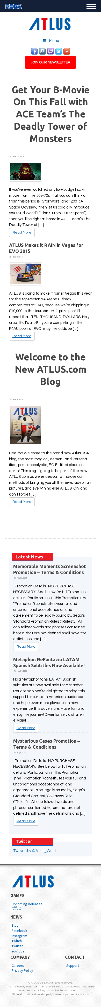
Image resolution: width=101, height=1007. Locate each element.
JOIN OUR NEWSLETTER (50, 62)
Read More (21, 232)
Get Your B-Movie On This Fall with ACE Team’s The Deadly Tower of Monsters (51, 114)
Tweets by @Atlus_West (34, 851)
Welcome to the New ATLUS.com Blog (50, 369)
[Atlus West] (50, 23)
